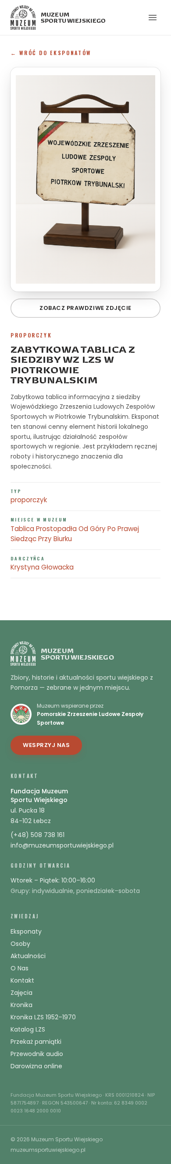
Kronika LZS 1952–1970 (43, 1017)
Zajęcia (21, 992)
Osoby (20, 943)
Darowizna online (36, 1066)
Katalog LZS (28, 1029)
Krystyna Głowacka (42, 567)
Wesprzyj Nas (46, 745)
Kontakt (22, 980)
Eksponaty (26, 931)
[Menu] (152, 17)
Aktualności (28, 956)
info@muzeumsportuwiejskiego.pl (62, 845)
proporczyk (29, 499)
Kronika (21, 1005)
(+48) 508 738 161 (37, 834)
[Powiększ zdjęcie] (85, 179)
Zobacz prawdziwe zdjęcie (85, 308)
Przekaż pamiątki (36, 1041)
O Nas (19, 968)
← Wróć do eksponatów (51, 52)
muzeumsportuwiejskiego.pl (48, 1150)
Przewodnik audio (37, 1053)
